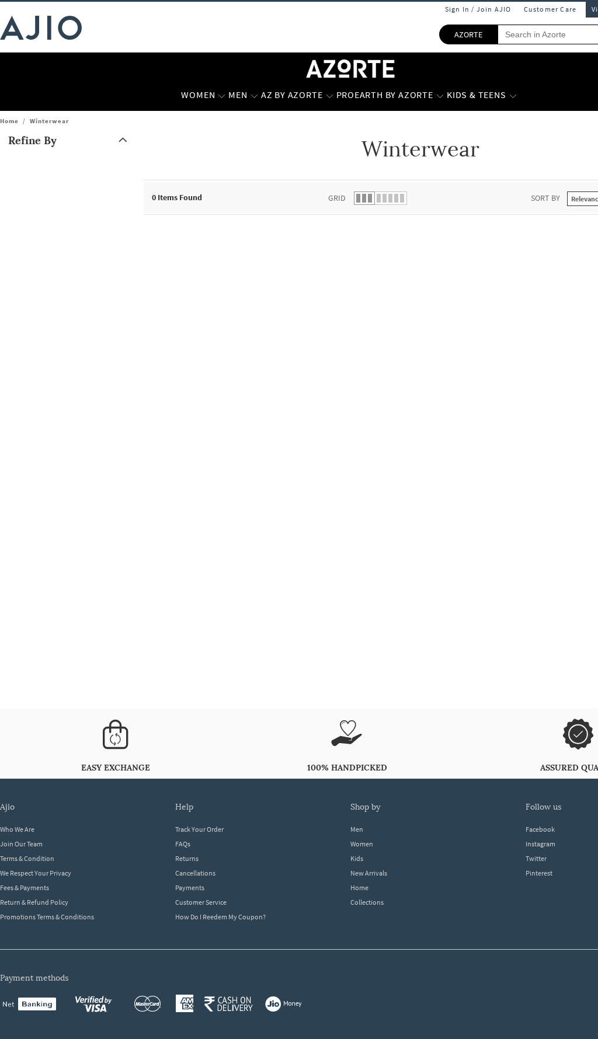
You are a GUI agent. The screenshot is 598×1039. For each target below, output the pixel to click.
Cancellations (195, 873)
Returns (187, 858)
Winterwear (49, 121)
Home (9, 121)
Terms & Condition (27, 858)
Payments (189, 887)
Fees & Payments (24, 887)
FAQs (182, 843)
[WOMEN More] (221, 95)
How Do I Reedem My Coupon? (220, 916)
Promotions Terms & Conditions (47, 916)
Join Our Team (21, 843)
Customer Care (550, 9)
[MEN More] (254, 95)
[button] (70, 140)
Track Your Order (199, 829)
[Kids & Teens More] (513, 95)
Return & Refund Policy (34, 902)
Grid (337, 198)
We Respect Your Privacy (35, 873)
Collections (367, 902)
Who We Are (17, 829)
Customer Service (201, 902)
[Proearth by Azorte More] (440, 95)
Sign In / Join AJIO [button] (478, 9)
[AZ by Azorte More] (329, 95)
